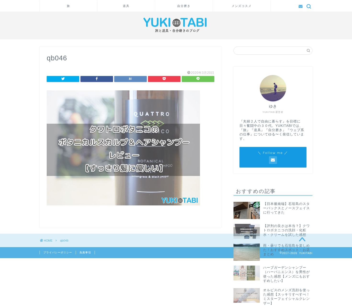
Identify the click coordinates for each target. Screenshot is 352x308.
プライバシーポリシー (57, 252)
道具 (126, 6)
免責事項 (85, 252)
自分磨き (184, 6)
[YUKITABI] (176, 33)
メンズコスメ (242, 6)
